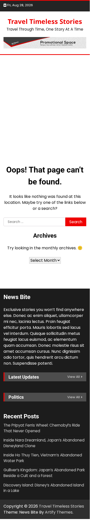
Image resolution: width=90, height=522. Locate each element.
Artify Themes (59, 512)
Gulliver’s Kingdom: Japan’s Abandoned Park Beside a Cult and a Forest (44, 472)
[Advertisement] (45, 106)
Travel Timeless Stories (45, 21)
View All (73, 376)
